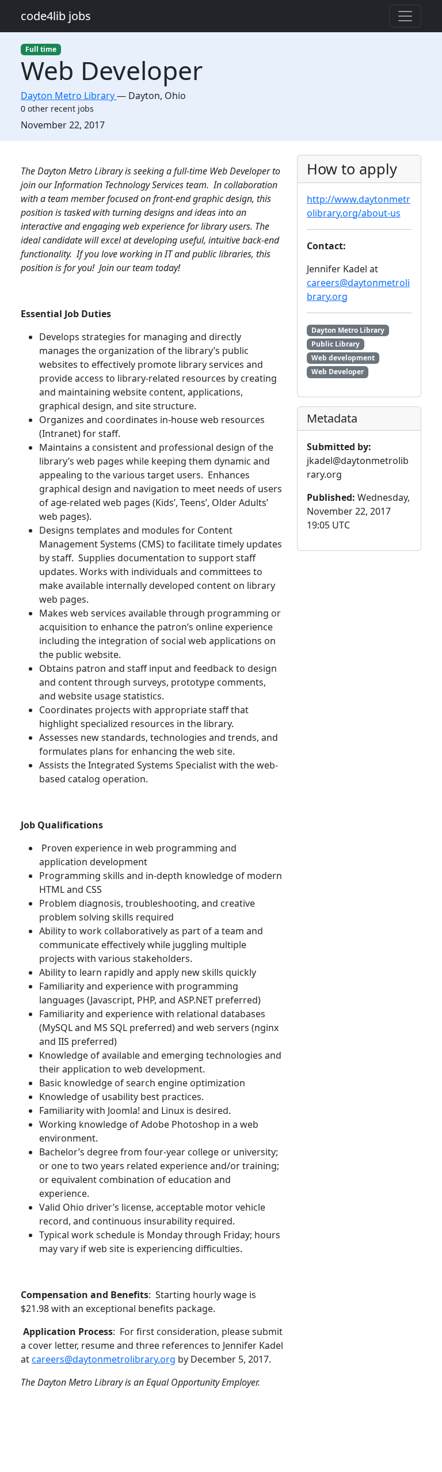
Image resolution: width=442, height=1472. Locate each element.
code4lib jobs (56, 16)
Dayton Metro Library (347, 330)
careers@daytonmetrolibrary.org (104, 1359)
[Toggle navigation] (405, 16)
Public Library (335, 344)
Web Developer (337, 371)
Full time (40, 49)
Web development (343, 358)
